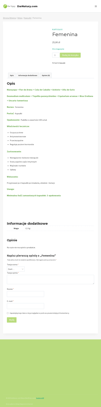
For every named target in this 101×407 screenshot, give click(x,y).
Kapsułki (57, 29)
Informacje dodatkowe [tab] (27, 75)
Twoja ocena (13, 264)
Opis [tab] (12, 75)
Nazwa (10, 289)
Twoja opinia (13, 273)
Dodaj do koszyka (70, 55)
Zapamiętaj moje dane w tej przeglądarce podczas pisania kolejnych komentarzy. (39, 313)
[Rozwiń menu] (95, 6)
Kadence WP (40, 398)
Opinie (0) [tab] (46, 75)
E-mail (10, 301)
